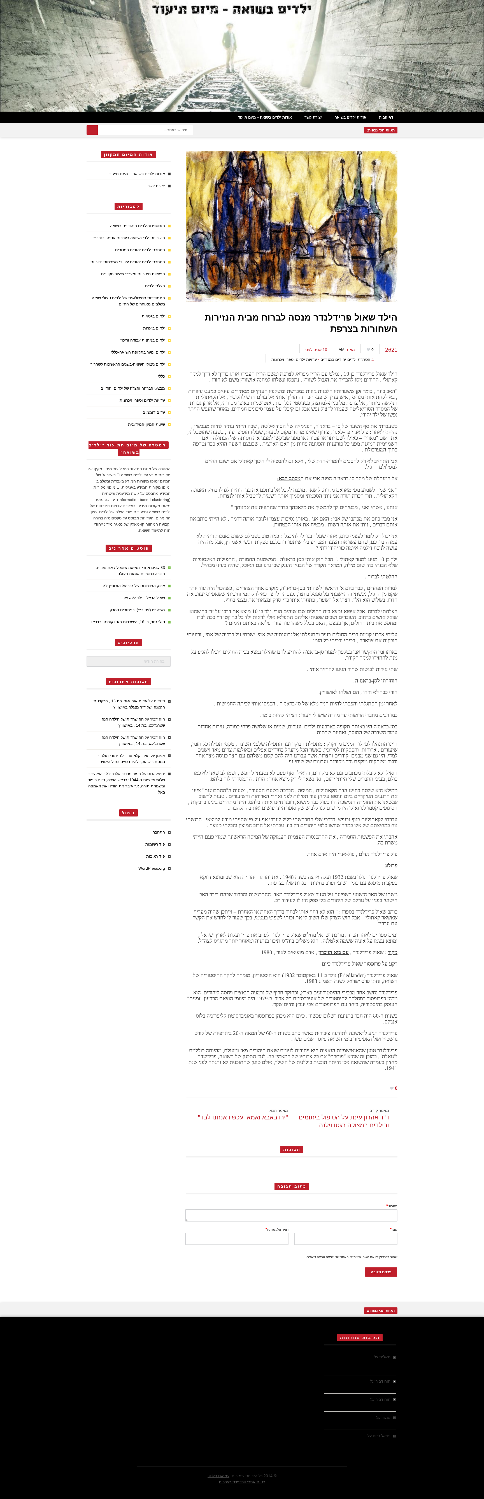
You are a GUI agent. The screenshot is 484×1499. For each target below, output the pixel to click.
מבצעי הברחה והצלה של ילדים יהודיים (133, 388)
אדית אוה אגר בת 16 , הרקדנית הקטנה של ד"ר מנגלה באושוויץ (362, 1363)
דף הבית (386, 117)
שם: (393, 1229)
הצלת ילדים (155, 286)
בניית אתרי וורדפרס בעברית (242, 1482)
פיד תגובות (155, 856)
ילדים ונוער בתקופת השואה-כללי (138, 352)
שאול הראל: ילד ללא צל (144, 598)
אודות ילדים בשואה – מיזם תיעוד (265, 117)
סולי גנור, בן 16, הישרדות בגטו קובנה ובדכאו (128, 622)
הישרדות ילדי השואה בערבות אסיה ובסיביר (129, 238)
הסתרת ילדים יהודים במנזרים (345, 359)
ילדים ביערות (154, 328)
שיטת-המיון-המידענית (146, 424)
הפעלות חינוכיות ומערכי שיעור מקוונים (133, 274)
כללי (161, 376)
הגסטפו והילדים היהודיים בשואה (137, 225)
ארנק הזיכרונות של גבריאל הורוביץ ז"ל (134, 585)
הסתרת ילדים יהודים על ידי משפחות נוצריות (127, 262)
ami (342, 349)
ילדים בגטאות (153, 316)
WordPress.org (151, 868)
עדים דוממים (154, 412)
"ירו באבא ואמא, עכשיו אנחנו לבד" (243, 1117)
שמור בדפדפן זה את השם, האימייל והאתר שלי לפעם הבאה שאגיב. (351, 1257)
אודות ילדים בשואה (350, 117)
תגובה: (391, 1205)
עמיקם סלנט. (218, 1476)
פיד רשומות (155, 844)
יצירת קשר (313, 117)
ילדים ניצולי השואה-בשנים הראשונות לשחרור (127, 364)
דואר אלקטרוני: (277, 1229)
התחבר (159, 832)
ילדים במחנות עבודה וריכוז (142, 340)
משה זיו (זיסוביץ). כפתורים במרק (137, 610)
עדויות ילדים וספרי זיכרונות (294, 359)
